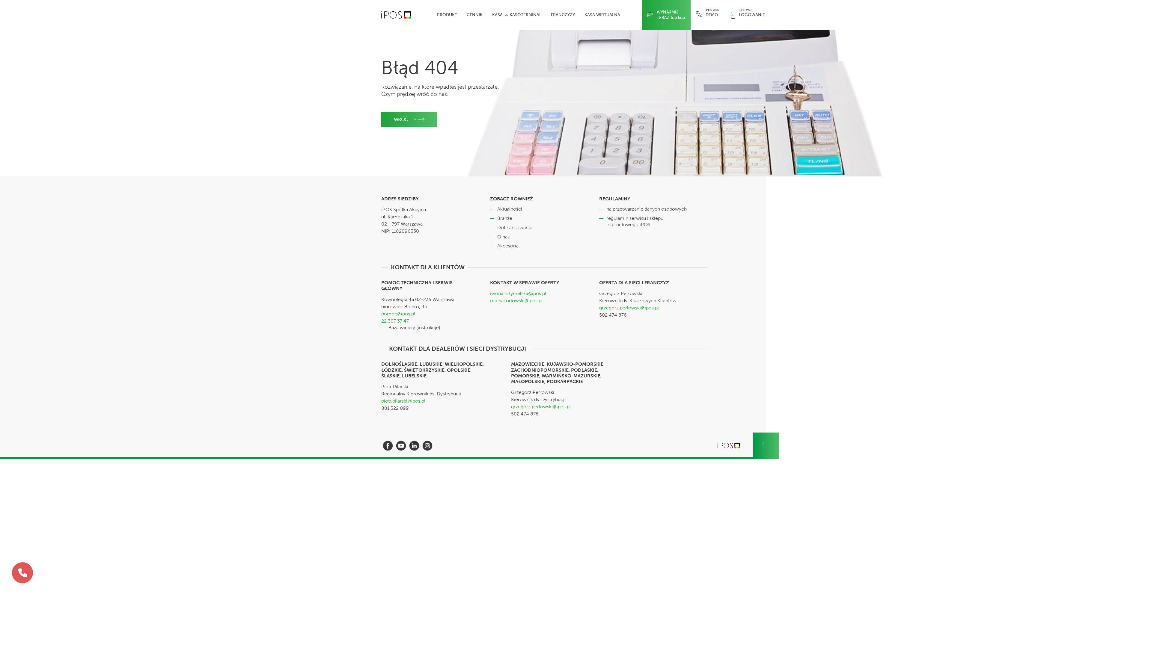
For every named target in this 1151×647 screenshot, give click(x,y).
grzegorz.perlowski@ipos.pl (629, 308)
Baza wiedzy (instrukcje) (414, 327)
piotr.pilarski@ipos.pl (403, 401)
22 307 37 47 (395, 321)
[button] (22, 572)
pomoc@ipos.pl (398, 314)
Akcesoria (508, 246)
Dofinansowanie (514, 227)
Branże (504, 218)
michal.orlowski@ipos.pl (516, 300)
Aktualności (509, 209)
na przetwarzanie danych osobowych (646, 209)
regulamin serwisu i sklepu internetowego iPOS (634, 221)
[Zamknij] (32, 562)
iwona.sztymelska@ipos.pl (518, 293)
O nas (503, 237)
